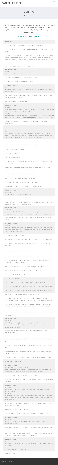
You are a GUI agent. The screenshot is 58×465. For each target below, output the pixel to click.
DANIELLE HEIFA (11, 3)
